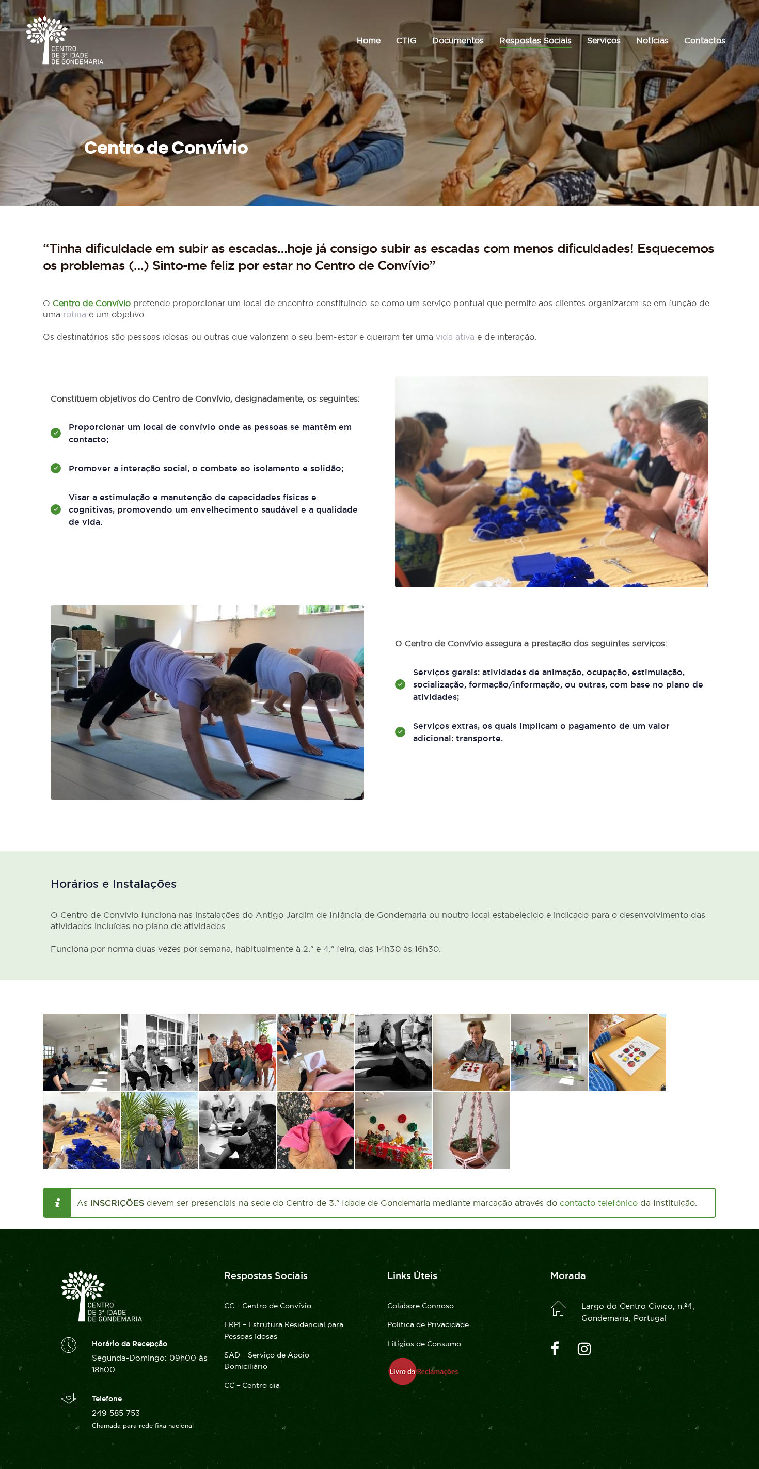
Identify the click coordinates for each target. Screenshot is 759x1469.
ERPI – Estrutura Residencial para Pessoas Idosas (283, 1330)
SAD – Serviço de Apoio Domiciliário (266, 1360)
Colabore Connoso (420, 1306)
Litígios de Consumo (424, 1343)
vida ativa (455, 336)
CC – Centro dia (252, 1385)
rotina (74, 314)
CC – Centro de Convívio (267, 1306)
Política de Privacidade (428, 1324)
